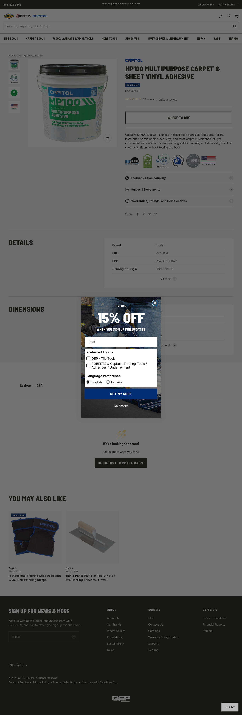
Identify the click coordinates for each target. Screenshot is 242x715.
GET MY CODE (121, 394)
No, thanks (121, 406)
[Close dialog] (155, 303)
